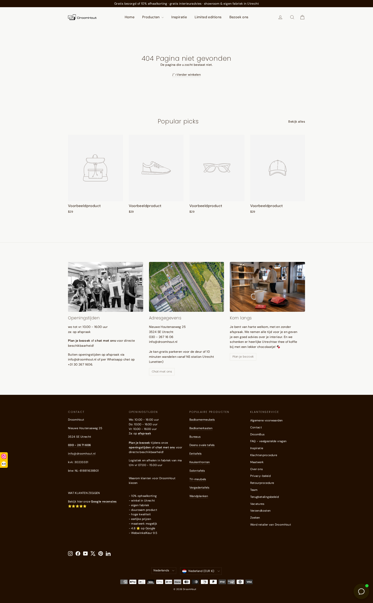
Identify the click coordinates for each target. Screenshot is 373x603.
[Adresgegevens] (186, 287)
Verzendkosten (260, 511)
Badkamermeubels (202, 420)
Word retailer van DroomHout (270, 525)
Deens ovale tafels (202, 445)
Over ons (256, 469)
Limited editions (208, 17)
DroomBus (257, 434)
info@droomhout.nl (81, 454)
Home (130, 17)
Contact (256, 427)
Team (254, 490)
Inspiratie (179, 17)
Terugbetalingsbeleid (264, 497)
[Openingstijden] (105, 287)
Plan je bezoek (243, 357)
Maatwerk (257, 462)
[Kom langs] (267, 287)
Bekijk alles (296, 122)
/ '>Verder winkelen (186, 75)
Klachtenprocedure (263, 455)
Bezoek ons (238, 17)
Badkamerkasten (201, 428)
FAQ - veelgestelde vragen (268, 441)
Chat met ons (162, 371)
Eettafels (195, 454)
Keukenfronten (199, 462)
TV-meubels (197, 479)
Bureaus (195, 437)
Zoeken (255, 518)
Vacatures (257, 504)
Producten (151, 17)
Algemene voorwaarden (266, 420)
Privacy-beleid (260, 476)
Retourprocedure (262, 483)
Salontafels (197, 471)
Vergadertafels (199, 488)
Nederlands (161, 570)
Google (150, 528)
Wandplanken (198, 496)
